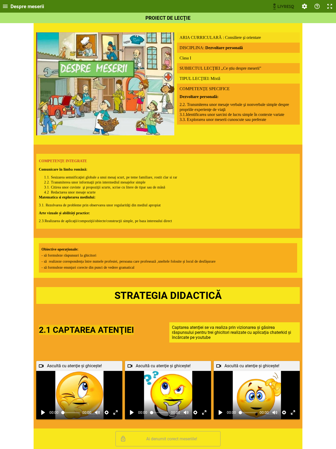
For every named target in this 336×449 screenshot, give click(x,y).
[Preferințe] (304, 6)
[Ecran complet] (329, 6)
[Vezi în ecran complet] (115, 412)
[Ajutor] (317, 6)
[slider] (70, 412)
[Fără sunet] (97, 412)
